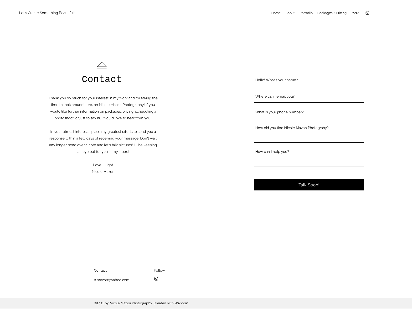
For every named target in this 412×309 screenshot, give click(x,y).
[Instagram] (367, 12)
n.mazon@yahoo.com (111, 280)
